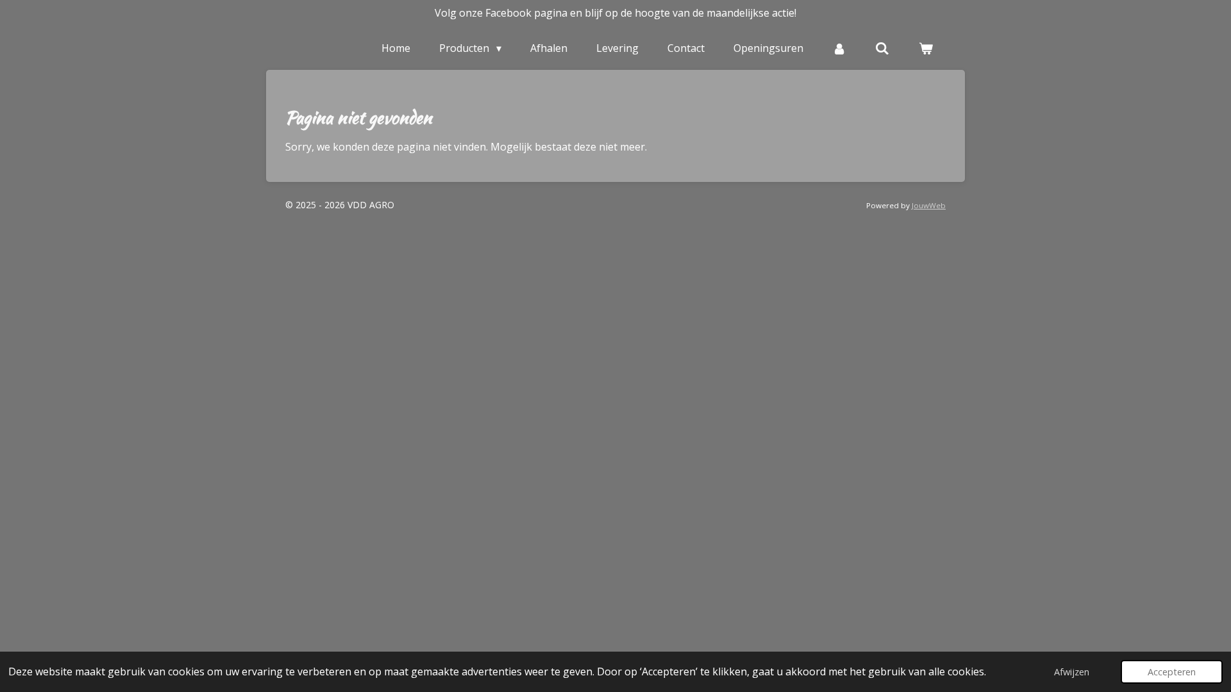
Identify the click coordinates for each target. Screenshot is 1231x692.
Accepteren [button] (1172, 672)
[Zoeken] (882, 48)
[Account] (839, 48)
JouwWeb (929, 205)
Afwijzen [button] (1071, 672)
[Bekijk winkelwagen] (926, 48)
